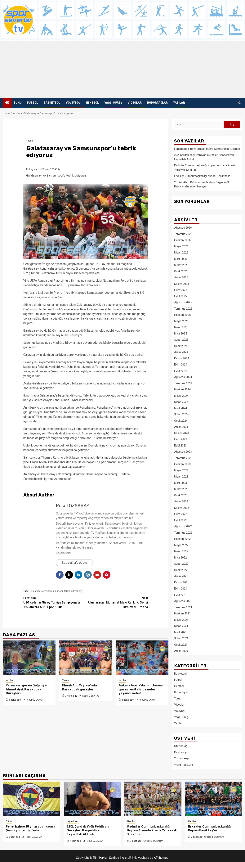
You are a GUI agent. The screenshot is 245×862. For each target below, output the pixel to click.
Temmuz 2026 (183, 234)
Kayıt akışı (180, 752)
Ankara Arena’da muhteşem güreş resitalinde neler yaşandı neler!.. (141, 689)
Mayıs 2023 (181, 470)
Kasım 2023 (181, 433)
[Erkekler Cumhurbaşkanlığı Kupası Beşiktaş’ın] (213, 799)
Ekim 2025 (180, 290)
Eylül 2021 (180, 595)
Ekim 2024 (180, 364)
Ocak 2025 (180, 346)
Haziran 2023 (182, 464)
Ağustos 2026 (183, 227)
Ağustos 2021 (183, 601)
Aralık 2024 (181, 352)
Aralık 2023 (181, 427)
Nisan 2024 (181, 402)
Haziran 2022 (182, 539)
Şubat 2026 (181, 265)
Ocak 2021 (180, 644)
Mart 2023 (180, 483)
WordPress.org (183, 764)
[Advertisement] (122, 69)
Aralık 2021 (181, 576)
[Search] (239, 102)
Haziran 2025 (182, 315)
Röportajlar (157, 102)
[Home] (7, 103)
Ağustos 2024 (183, 377)
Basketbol (52, 102)
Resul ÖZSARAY (51, 169)
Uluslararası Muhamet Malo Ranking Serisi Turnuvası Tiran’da (118, 602)
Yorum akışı (181, 758)
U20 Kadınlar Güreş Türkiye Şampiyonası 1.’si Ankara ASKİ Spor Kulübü (51, 602)
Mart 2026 (180, 259)
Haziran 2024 (182, 389)
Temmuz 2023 (183, 458)
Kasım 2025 (181, 283)
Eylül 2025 (180, 296)
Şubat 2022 (181, 563)
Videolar (135, 102)
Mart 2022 (180, 557)
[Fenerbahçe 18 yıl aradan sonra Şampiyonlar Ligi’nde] (31, 799)
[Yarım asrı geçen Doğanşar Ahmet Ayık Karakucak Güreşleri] (29, 657)
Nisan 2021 (181, 626)
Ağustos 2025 (183, 302)
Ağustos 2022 (183, 526)
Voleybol (73, 102)
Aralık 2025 (181, 277)
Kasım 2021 (181, 582)
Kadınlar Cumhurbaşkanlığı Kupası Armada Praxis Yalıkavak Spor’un (152, 830)
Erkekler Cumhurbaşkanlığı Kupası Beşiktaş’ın (202, 176)
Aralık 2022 (181, 501)
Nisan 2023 (181, 476)
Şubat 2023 (181, 489)
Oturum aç (180, 746)
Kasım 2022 (181, 508)
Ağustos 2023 (183, 451)
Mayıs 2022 (181, 545)
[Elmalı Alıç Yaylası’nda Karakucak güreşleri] (85, 657)
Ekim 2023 (180, 439)
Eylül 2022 (180, 520)
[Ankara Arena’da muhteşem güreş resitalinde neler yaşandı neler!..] (142, 657)
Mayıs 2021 (181, 620)
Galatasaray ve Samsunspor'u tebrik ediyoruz (56, 591)
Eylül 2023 (180, 445)
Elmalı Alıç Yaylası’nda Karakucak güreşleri (79, 687)
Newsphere (141, 858)
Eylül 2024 (180, 371)
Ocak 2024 (180, 420)
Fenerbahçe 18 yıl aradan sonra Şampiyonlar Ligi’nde (207, 148)
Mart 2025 (180, 333)
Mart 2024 (180, 408)
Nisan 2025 (181, 327)
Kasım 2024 (181, 358)
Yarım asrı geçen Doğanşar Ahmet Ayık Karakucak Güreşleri (27, 689)
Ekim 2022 (180, 514)
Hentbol (92, 102)
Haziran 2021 (182, 613)
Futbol (32, 102)
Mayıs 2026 (181, 246)
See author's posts (74, 562)
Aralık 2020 (181, 651)
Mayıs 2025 (181, 321)
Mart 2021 (180, 632)
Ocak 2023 (180, 495)
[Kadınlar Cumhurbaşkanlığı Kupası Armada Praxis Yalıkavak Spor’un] (152, 799)
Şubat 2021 (181, 638)
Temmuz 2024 (183, 383)
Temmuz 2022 (183, 532)
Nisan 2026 (181, 252)
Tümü (17, 102)
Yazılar (179, 102)
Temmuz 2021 (183, 607)
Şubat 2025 (181, 339)
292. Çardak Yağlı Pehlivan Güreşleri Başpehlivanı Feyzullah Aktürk (88, 830)
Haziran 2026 (182, 240)
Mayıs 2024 (181, 395)
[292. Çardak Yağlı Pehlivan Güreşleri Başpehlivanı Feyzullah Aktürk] (92, 799)
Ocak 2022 (180, 570)
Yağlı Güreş (113, 102)
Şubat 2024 (181, 414)
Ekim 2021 (180, 588)
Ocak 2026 (180, 271)
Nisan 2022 (181, 551)
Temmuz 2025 (183, 308)
